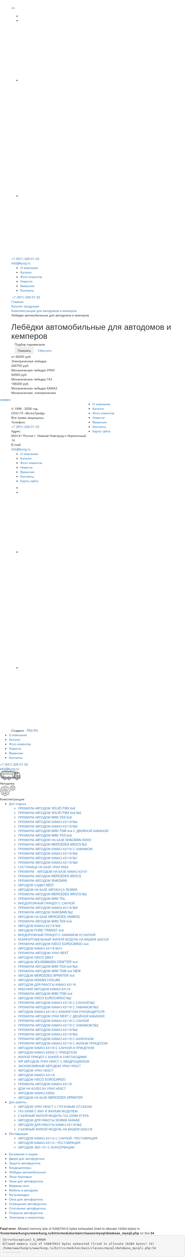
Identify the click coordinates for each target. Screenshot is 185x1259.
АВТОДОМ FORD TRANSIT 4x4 (41, 930)
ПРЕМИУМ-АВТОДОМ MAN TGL (41, 898)
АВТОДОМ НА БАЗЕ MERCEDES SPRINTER (50, 1097)
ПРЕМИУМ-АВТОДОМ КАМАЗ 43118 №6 (48, 853)
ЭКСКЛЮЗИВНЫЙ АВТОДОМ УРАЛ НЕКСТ (49, 1065)
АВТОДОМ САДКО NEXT (36, 885)
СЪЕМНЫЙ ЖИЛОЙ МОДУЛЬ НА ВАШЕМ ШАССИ (55, 1129)
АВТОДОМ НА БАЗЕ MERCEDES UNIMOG (49, 916)
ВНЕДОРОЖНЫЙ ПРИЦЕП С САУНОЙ (46, 903)
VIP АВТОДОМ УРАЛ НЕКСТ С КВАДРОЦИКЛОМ (53, 1061)
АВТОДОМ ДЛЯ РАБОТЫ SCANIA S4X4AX (49, 1120)
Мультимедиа (19, 1194)
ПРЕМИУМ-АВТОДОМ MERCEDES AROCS (49, 876)
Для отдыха (17, 803)
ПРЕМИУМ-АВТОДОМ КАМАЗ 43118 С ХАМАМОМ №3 (58, 1007)
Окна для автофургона (26, 1199)
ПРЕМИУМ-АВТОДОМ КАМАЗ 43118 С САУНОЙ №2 (56, 1002)
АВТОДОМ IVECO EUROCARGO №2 (44, 998)
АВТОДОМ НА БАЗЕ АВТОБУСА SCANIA (47, 889)
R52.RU (32, 730)
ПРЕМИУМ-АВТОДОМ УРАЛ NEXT (43, 952)
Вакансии (27, 285)
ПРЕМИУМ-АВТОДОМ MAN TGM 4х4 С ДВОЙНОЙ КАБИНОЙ (63, 830)
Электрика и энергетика (26, 1217)
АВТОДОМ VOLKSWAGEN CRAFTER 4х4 (48, 962)
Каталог (26, 272)
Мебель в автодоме (23, 1190)
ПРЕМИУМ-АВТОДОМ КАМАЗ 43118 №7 (48, 858)
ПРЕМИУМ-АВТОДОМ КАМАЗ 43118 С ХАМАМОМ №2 (58, 1025)
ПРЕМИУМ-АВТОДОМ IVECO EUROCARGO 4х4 (53, 943)
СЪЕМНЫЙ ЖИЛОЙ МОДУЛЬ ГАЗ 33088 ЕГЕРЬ (53, 1115)
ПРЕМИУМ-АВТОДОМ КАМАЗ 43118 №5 (48, 826)
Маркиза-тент (19, 1185)
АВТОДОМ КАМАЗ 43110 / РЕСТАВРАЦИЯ (49, 1142)
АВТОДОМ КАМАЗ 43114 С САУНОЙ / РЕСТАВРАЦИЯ (57, 1138)
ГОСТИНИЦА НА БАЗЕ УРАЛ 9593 (43, 867)
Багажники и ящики (23, 1154)
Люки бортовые (20, 1176)
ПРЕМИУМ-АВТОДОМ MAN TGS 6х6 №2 (48, 966)
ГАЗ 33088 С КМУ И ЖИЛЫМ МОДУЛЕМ (48, 1111)
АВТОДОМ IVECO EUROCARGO (41, 1079)
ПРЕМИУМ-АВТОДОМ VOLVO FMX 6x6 (46, 808)
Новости (26, 281)
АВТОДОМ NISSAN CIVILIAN (39, 980)
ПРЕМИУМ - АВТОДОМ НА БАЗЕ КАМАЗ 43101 (53, 871)
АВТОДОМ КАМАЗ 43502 (36, 1093)
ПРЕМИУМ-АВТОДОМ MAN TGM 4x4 (45, 993)
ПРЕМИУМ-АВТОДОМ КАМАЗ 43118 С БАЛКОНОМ (56, 1038)
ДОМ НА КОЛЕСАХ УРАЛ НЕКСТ (42, 1088)
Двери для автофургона (26, 1158)
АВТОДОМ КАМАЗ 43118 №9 (39, 925)
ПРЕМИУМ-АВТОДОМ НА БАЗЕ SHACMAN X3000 (54, 839)
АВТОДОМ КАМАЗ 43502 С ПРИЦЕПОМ (47, 1052)
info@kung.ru (20, 263)
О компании (29, 267)
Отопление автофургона (27, 1208)
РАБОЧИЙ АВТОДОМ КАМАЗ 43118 (44, 989)
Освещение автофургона (27, 1203)
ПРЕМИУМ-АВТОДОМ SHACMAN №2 (45, 912)
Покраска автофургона (26, 1212)
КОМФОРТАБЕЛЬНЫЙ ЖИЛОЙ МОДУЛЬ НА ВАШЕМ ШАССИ (63, 939)
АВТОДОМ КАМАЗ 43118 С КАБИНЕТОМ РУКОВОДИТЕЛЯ (61, 1011)
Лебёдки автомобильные (27, 1172)
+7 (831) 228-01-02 (25, 258)
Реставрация (18, 1133)
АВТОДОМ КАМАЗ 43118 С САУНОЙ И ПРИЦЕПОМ (56, 1047)
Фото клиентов (31, 276)
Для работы (17, 1102)
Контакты (27, 290)
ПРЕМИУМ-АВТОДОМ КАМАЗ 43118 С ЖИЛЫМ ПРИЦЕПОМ (63, 1043)
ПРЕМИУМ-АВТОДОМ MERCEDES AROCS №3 (52, 844)
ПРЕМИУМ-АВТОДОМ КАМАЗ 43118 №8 (48, 862)
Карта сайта (101, 431)
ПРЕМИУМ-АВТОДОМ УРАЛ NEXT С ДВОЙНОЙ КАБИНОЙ (61, 1016)
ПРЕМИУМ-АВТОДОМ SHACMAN (42, 880)
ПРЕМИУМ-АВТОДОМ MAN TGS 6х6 (45, 921)
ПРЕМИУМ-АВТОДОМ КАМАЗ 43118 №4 (48, 821)
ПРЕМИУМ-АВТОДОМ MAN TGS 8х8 (45, 817)
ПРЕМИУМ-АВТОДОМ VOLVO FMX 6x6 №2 (49, 812)
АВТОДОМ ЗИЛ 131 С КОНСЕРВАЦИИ (46, 1147)
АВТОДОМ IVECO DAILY (35, 957)
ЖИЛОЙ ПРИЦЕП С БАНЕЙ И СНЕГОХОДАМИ (52, 1056)
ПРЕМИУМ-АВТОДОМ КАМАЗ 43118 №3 (48, 1034)
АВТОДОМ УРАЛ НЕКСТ (35, 1070)
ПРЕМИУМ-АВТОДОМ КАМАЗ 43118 (45, 1084)
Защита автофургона (24, 1163)
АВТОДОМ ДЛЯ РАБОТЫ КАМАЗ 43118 (47, 984)
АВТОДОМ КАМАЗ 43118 (36, 1075)
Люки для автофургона (26, 1181)
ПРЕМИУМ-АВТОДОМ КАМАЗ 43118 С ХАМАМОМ (55, 848)
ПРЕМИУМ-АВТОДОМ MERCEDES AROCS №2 (52, 894)
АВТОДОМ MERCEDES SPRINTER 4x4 (46, 975)
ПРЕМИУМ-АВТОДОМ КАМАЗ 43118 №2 (48, 1029)
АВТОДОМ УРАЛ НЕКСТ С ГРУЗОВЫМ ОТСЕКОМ (55, 1106)
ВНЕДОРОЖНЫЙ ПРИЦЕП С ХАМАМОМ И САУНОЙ (56, 934)
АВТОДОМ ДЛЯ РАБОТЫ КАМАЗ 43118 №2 (50, 1124)
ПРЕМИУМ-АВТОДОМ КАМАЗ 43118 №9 (48, 907)
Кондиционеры (20, 1167)
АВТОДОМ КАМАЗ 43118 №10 (40, 948)
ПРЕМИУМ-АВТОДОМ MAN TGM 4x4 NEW (49, 971)
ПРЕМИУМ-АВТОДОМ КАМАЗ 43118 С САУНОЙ (53, 1020)
